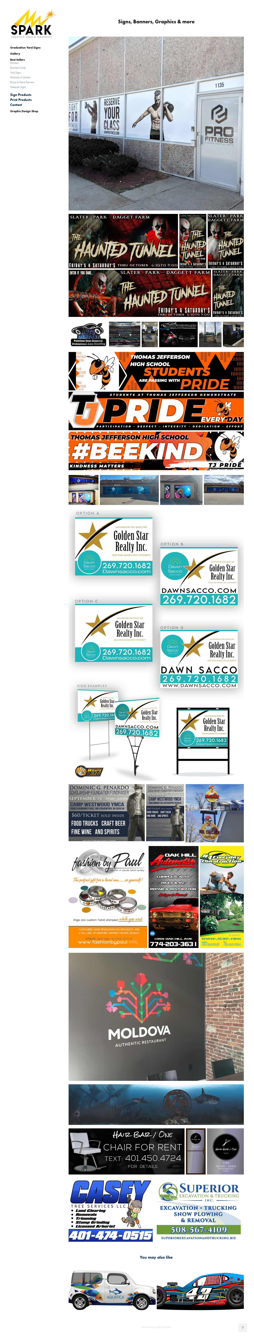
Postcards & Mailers (20, 77)
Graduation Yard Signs (25, 47)
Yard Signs (15, 72)
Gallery (15, 53)
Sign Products (20, 95)
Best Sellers (17, 59)
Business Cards (18, 67)
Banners (14, 62)
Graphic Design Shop (24, 111)
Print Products (21, 100)
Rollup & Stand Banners (22, 82)
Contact (16, 105)
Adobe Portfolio (163, 1327)
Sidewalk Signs (18, 87)
